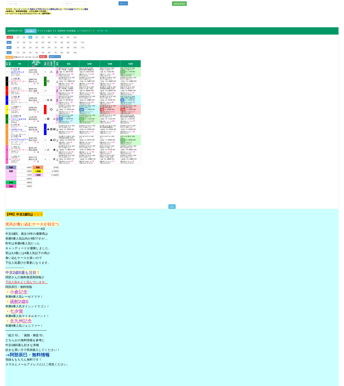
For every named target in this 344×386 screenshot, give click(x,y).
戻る (172, 206)
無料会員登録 (179, 3)
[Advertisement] (54, 21)
